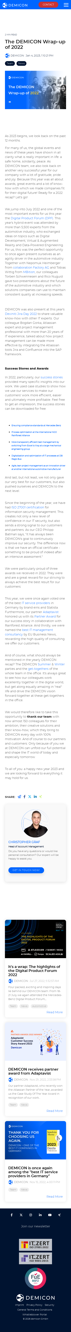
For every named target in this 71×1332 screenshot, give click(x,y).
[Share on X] (29, 797)
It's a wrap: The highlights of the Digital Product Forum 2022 (34, 971)
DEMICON (17, 55)
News (21, 63)
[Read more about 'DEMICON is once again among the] (35, 1140)
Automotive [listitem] (39, 1006)
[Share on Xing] (19, 797)
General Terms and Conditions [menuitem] (34, 1310)
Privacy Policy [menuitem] (34, 1305)
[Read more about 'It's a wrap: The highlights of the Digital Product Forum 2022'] (35, 939)
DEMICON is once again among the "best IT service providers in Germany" (33, 1172)
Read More (55, 1012)
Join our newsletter (35, 1226)
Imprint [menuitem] (19, 1305)
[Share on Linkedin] (35, 797)
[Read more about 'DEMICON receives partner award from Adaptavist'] (35, 1041)
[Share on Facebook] (24, 797)
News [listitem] (24, 1006)
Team (10, 63)
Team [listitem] (13, 1006)
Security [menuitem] (49, 1305)
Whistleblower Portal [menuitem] (34, 1314)
